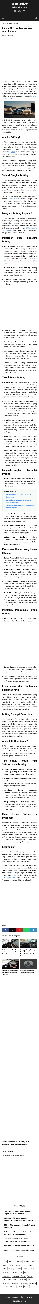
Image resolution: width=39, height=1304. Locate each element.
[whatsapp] (26, 930)
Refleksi (5, 1287)
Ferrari (23, 1276)
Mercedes (23, 1279)
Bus (4, 1279)
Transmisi (24, 1283)
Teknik (13, 152)
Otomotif (18, 1265)
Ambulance (18, 1261)
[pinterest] (19, 930)
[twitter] (12, 930)
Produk (26, 1287)
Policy (22, 1297)
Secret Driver (19, 3)
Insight (33, 1261)
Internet (26, 1261)
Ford (9, 1279)
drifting (4, 91)
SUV (25, 1265)
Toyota (29, 1276)
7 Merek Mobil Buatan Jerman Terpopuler (19, 1246)
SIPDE (30, 1279)
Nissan (15, 1279)
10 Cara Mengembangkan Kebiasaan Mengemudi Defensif (10, 952)
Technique (6, 1283)
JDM (4, 1269)
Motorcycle (6, 1276)
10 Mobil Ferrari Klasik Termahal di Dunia (19, 1250)
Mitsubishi (32, 1283)
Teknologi (11, 1269)
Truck (5, 1265)
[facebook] (5, 930)
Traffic (19, 1269)
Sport (10, 1261)
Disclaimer (29, 1297)
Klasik (31, 1265)
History (11, 1265)
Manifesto (15, 1283)
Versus (25, 1269)
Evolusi (32, 1269)
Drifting (26, 1272)
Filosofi (15, 1272)
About (8, 1297)
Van (21, 1272)
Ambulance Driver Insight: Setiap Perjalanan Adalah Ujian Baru (10, 972)
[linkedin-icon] (24, 11)
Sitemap (15, 1297)
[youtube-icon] (19, 11)
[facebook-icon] (15, 11)
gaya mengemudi (8, 877)
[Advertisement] (19, 58)
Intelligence (6, 1272)
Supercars (15, 1276)
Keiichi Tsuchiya (14, 199)
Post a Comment (7, 35)
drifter (22, 127)
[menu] (4, 18)
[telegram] (33, 930)
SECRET (13, 1287)
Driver (5, 1261)
